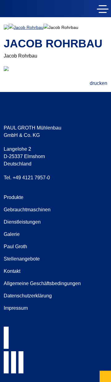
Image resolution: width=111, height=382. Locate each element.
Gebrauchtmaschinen (27, 209)
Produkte (13, 197)
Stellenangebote (22, 258)
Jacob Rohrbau (28, 27)
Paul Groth (15, 246)
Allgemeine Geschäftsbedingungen (42, 283)
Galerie (12, 234)
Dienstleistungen (22, 222)
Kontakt (12, 271)
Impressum (16, 308)
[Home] (39, 10)
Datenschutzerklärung (28, 295)
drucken (98, 83)
